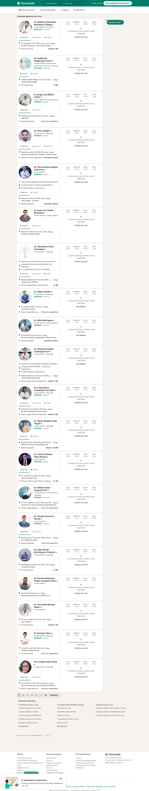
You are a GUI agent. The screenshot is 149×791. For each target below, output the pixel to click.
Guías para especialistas (85, 763)
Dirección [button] (23, 74)
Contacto (20, 770)
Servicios (49, 768)
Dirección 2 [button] (36, 37)
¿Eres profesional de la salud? (117, 3)
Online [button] (48, 37)
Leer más (24, 786)
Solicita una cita (81, 37)
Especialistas (51, 758)
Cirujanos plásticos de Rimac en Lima (110, 715)
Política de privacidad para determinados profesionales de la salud (30, 762)
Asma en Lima (62, 723)
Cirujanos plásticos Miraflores (30, 715)
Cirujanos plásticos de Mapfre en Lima (110, 712)
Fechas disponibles (47, 10)
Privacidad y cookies (24, 758)
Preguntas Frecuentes (54, 772)
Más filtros (80, 10)
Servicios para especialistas (86, 760)
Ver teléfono (81, 307)
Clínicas (49, 760)
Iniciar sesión (97, 3)
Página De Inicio (22, 735)
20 (46, 695)
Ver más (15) (62, 726)
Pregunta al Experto (54, 763)
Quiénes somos (23, 768)
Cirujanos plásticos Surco (28, 723)
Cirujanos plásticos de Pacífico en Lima (110, 708)
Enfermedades (52, 770)
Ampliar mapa (114, 22)
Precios (78, 758)
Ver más (55, 66)
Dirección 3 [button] (48, 146)
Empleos (27, 772)
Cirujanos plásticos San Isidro (30, 719)
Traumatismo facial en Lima (67, 719)
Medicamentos (52, 765)
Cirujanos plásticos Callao (28, 712)
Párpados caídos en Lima (66, 712)
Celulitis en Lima (63, 715)
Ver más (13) (23, 726)
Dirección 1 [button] (24, 37)
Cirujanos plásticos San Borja (30, 708)
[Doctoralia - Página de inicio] (29, 3)
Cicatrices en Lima (64, 708)
